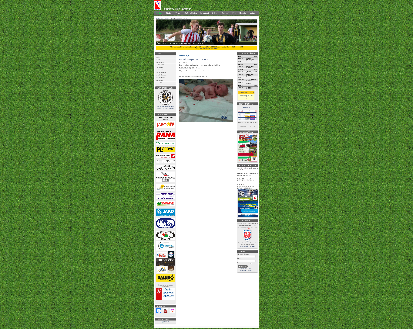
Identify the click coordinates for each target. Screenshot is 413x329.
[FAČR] (247, 241)
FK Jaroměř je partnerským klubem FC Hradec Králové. (165, 107)
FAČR (254, 225)
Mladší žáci (159, 70)
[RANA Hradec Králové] (165, 139)
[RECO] (165, 228)
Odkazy (215, 13)
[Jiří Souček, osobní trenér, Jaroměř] (165, 266)
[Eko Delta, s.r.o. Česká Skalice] (165, 144)
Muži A (158, 57)
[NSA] (165, 300)
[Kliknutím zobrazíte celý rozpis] (247, 121)
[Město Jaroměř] (165, 128)
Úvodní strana (159, 18)
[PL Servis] (165, 152)
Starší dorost (160, 62)
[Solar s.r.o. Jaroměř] (165, 198)
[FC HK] (165, 105)
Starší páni (159, 80)
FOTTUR (159, 83)
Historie (242, 13)
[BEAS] (165, 240)
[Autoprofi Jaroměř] (165, 206)
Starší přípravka (161, 72)
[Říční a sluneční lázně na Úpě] (165, 190)
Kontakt (252, 13)
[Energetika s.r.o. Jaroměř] (165, 250)
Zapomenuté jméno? (246, 270)
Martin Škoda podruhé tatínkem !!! (193, 59)
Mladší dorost (160, 65)
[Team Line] (165, 216)
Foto (234, 13)
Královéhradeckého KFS (247, 246)
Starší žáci (159, 67)
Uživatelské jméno (243, 254)
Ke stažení (204, 13)
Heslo (239, 258)
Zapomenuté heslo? (246, 269)
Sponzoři (225, 13)
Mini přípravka (160, 77)
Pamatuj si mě (241, 263)
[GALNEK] (165, 282)
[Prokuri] (171, 272)
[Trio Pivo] (171, 257)
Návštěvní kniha (190, 13)
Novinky (159, 13)
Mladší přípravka (161, 75)
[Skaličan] (161, 257)
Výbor (178, 13)
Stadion (169, 13)
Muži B (158, 59)
